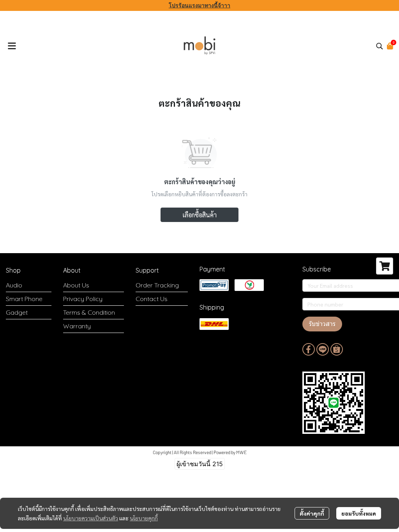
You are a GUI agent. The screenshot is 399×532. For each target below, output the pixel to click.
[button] (379, 46)
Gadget (17, 312)
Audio (14, 285)
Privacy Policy (82, 299)
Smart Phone (24, 299)
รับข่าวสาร (322, 324)
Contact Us (152, 299)
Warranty (77, 326)
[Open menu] (11, 46)
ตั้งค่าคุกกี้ (312, 513)
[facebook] (308, 349)
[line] (322, 349)
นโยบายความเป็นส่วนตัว (90, 517)
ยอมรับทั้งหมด (358, 513)
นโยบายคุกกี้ (144, 517)
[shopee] (336, 349)
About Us (76, 285)
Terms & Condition (89, 312)
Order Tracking (157, 285)
